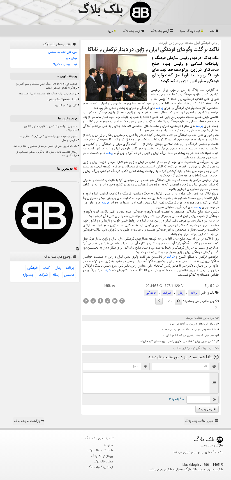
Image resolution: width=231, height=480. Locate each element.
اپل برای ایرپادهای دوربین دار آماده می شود (194, 324)
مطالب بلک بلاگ (103, 461)
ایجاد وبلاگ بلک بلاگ (100, 467)
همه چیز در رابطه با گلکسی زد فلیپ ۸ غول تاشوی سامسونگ (50, 128)
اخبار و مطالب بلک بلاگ (200, 421)
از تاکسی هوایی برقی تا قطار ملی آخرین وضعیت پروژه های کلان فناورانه (179, 341)
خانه (213, 30)
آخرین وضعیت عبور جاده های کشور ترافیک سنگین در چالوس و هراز (48, 138)
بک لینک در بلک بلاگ (100, 450)
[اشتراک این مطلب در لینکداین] (115, 301)
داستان (69, 275)
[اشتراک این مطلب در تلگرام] (107, 301)
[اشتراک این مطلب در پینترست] (122, 301)
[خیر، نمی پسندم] (159, 301)
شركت (171, 256)
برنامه (159, 108)
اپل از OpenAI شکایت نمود (62, 99)
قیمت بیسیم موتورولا (65, 64)
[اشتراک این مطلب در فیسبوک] (100, 301)
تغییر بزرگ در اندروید (66, 105)
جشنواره (28, 275)
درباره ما (108, 445)
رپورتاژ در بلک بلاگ (102, 456)
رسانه (56, 275)
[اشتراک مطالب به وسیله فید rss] (86, 301)
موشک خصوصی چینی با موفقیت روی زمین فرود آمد (189, 329)
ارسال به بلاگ (205, 409)
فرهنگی (151, 292)
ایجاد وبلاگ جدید (190, 30)
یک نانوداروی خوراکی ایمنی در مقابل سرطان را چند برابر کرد (45, 146)
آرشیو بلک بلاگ (160, 30)
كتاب (46, 268)
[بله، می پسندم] (178, 301)
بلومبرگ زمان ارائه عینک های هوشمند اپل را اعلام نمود (47, 93)
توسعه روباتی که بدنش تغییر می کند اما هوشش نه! (190, 335)
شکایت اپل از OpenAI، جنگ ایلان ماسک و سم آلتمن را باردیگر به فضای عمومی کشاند (46, 86)
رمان (180, 292)
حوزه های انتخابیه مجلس (62, 51)
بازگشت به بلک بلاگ (27, 421)
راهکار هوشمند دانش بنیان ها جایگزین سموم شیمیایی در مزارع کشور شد (46, 154)
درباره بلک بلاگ (132, 30)
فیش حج (71, 58)
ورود (111, 30)
